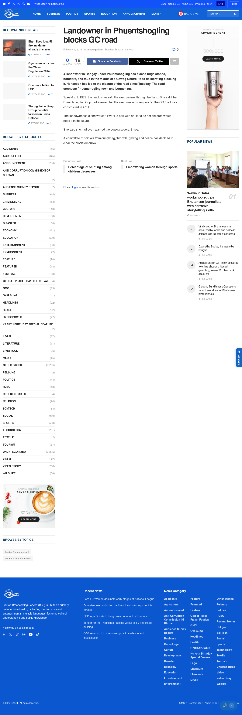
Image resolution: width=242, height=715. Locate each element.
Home (37, 13)
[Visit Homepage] (11, 14)
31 (51, 76)
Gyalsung (10, 295)
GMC (163, 3)
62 (50, 54)
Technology (12, 430)
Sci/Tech (9, 408)
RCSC (6, 387)
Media (7, 358)
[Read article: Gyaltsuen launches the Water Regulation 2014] (14, 69)
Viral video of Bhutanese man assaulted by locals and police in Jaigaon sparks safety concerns (217, 230)
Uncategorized (94, 49)
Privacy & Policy (203, 3)
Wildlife (9, 473)
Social (8, 415)
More (155, 13)
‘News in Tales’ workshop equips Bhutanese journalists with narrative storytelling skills (204, 202)
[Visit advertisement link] (29, 506)
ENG (220, 3)
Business (53, 13)
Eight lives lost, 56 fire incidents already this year (40, 45)
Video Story (12, 466)
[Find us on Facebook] (9, 4)
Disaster (9, 223)
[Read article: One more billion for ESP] (14, 91)
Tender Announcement (17, 551)
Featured (10, 266)
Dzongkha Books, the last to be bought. (216, 248)
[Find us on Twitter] (13, 4)
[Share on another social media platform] (174, 61)
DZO (234, 3)
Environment (12, 252)
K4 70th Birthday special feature (28, 324)
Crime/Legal (12, 201)
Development (13, 216)
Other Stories (13, 365)
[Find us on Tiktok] (37, 634)
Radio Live (191, 13)
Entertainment (14, 245)
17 (51, 94)
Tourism (9, 444)
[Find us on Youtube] (4, 4)
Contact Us (174, 3)
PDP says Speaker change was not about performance (116, 616)
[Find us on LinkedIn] (28, 4)
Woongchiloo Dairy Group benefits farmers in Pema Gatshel (41, 112)
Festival (9, 274)
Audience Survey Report (21, 187)
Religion (9, 401)
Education (109, 13)
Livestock (10, 350)
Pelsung (9, 372)
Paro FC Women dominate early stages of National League (119, 599)
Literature (11, 343)
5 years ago (37, 122)
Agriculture (12, 156)
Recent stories (14, 394)
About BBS (187, 3)
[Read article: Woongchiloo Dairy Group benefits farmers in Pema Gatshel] (14, 112)
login (75, 187)
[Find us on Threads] (23, 4)
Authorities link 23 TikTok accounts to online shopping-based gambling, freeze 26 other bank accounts (218, 268)
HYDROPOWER (12, 317)
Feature (9, 259)
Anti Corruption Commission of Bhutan (26, 173)
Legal (7, 336)
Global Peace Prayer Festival (26, 281)
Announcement (134, 13)
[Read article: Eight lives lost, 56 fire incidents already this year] (14, 47)
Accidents (10, 149)
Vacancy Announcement (18, 558)
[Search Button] (235, 13)
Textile (8, 437)
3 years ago (37, 54)
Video (7, 459)
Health (8, 310)
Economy (9, 230)
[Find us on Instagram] (19, 4)
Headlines (10, 302)
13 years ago (38, 94)
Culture (9, 209)
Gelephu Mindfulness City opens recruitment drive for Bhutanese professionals (217, 290)
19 (50, 122)
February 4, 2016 (72, 49)
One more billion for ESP (41, 87)
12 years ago (38, 76)
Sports (89, 13)
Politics (72, 13)
